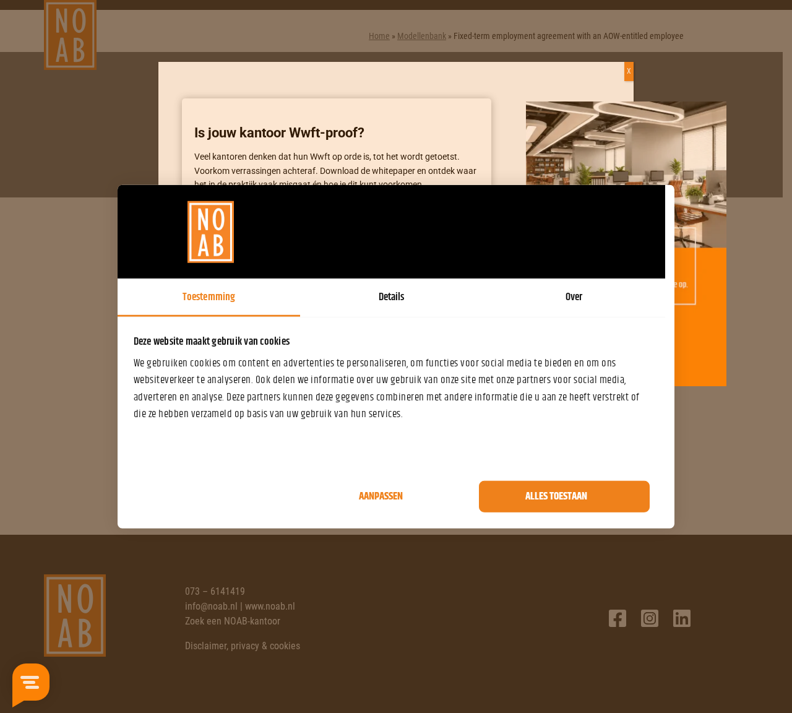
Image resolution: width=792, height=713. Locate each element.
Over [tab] (574, 297)
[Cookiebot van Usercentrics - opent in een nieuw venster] (595, 231)
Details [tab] (392, 297)
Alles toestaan (556, 496)
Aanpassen (381, 496)
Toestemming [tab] (209, 297)
